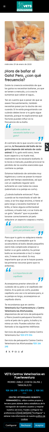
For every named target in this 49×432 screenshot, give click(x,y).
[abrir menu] (4, 6)
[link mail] (47, 149)
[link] (24, 6)
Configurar (11, 425)
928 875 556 (26, 335)
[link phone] (47, 145)
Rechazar (26, 425)
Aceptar (39, 425)
